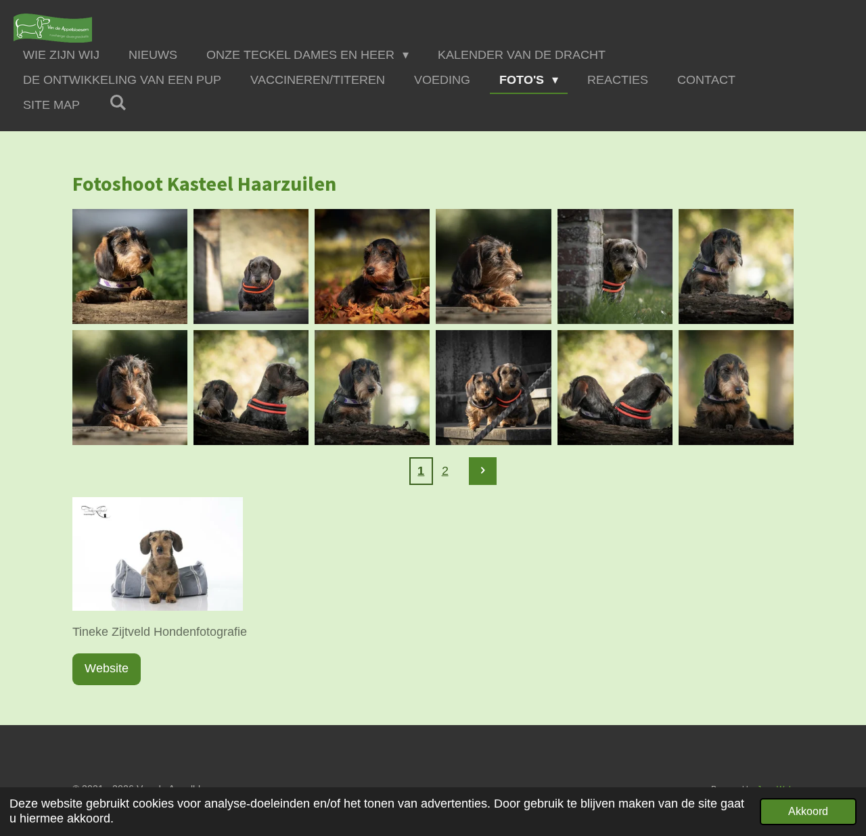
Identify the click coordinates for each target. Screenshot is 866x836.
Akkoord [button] (808, 811)
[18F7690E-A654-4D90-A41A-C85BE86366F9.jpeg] (130, 387)
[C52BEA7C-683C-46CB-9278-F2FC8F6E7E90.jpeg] (493, 266)
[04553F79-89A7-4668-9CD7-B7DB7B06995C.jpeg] (493, 387)
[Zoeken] (117, 103)
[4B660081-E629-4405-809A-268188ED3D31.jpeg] (372, 266)
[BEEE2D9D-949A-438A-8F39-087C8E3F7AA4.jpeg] (614, 266)
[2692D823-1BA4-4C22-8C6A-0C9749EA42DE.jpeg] (372, 387)
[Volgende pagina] (483, 471)
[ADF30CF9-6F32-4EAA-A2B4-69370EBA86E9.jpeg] (251, 387)
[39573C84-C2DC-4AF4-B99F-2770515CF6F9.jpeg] (735, 387)
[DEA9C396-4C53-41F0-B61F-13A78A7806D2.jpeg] (251, 266)
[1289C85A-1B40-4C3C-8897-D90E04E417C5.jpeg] (735, 266)
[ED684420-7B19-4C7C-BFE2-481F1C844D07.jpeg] (614, 387)
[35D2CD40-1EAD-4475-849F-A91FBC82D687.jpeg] (130, 266)
